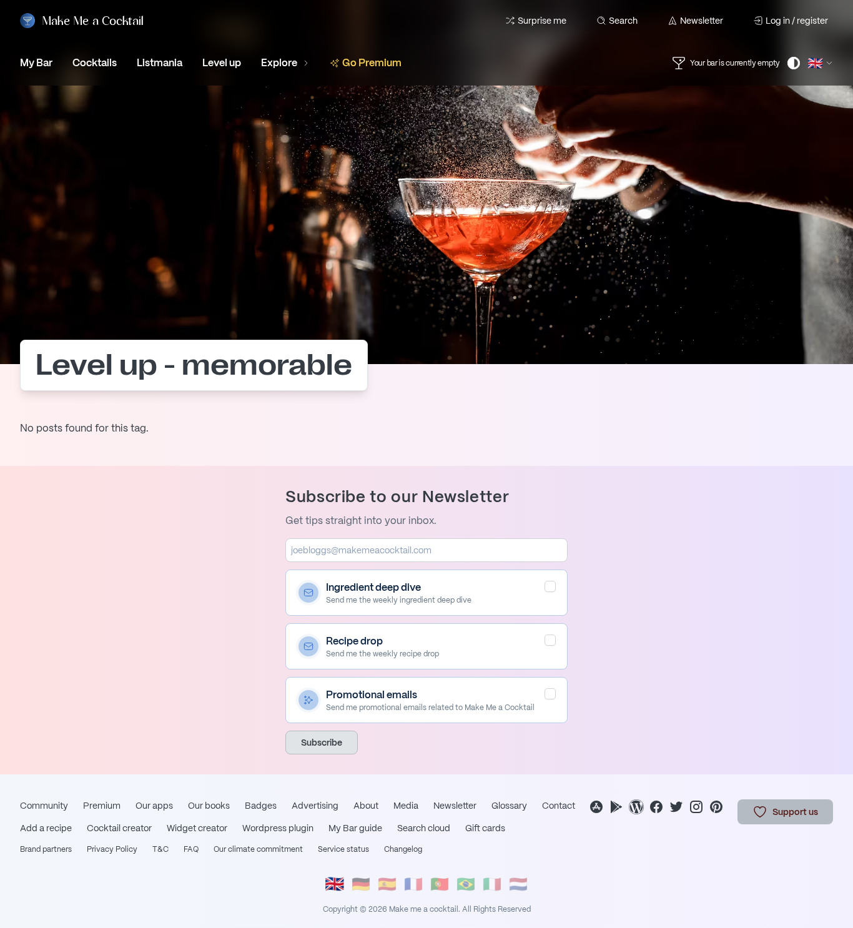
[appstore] (596, 806)
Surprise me (542, 20)
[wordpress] (636, 806)
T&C (160, 849)
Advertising (315, 805)
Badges (261, 805)
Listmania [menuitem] (159, 62)
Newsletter (701, 20)
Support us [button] (795, 811)
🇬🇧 (335, 884)
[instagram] (696, 806)
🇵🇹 (439, 884)
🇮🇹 (492, 884)
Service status (343, 849)
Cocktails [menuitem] (94, 62)
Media (405, 805)
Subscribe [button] (321, 742)
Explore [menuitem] (279, 62)
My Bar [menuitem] (36, 62)
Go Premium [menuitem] (372, 62)
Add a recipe (46, 828)
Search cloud (423, 828)
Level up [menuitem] (221, 62)
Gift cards (485, 828)
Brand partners (46, 849)
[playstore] (616, 806)
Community (44, 805)
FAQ (191, 849)
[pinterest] (716, 806)
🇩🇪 (361, 884)
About (365, 805)
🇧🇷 (465, 884)
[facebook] (656, 806)
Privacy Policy (112, 849)
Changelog (403, 849)
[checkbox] (550, 586)
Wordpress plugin (277, 828)
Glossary (509, 805)
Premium (102, 805)
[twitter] (676, 806)
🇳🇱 (518, 884)
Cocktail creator (119, 828)
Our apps (154, 805)
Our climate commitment (258, 849)
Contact (558, 805)
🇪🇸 (387, 884)
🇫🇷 (413, 884)
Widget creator (197, 828)
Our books (209, 805)
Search (623, 20)
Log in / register (797, 20)
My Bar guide (355, 828)
